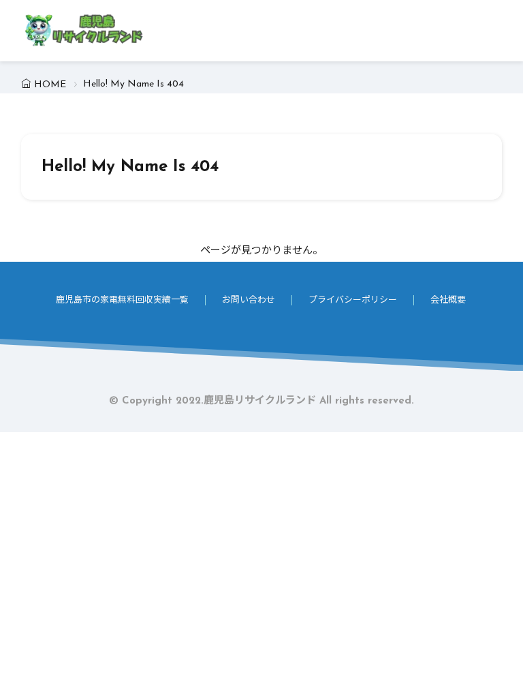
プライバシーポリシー (352, 300)
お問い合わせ (248, 300)
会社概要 (448, 300)
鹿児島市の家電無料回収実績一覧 (122, 300)
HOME (50, 85)
